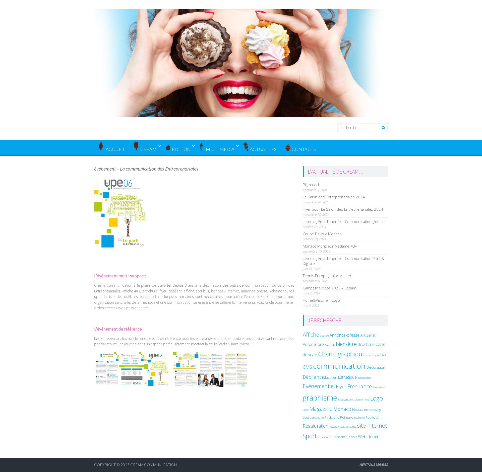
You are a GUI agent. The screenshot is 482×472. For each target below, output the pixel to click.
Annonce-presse (344, 335)
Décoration (376, 367)
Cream (148, 149)
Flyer (341, 386)
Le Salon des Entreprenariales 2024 (334, 196)
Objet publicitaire (313, 417)
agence (324, 335)
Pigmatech (311, 184)
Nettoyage (375, 410)
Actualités (263, 149)
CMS (307, 367)
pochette (359, 417)
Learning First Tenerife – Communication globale (344, 221)
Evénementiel (319, 386)
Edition (181, 149)
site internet (372, 425)
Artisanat (368, 335)
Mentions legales (373, 464)
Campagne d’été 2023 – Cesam (329, 287)
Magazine (321, 408)
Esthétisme (364, 377)
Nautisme (360, 409)
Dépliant (312, 377)
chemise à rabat (376, 355)
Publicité (372, 417)
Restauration (315, 426)
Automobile (313, 344)
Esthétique (347, 377)
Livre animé (362, 399)
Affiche (311, 334)
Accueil (115, 149)
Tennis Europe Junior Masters (328, 275)
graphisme (320, 398)
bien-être (346, 343)
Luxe (306, 410)
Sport (310, 436)
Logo (376, 398)
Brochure (366, 344)
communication (339, 366)
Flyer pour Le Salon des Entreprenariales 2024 (343, 209)
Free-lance (359, 386)
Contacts (304, 149)
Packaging (332, 417)
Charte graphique (342, 354)
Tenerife (339, 437)
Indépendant (346, 399)
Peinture (346, 417)
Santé (352, 426)
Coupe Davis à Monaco (322, 233)
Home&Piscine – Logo (321, 300)
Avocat (330, 344)
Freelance (378, 387)
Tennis (352, 437)
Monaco (342, 409)
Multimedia (220, 149)
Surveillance (325, 437)
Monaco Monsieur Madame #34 (330, 246)
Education (329, 377)
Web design (368, 436)
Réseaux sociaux (338, 426)
